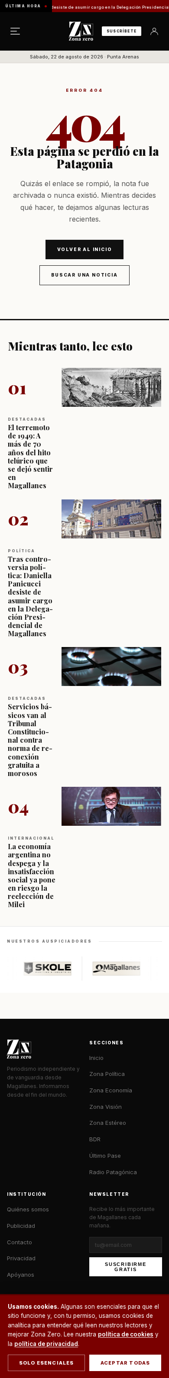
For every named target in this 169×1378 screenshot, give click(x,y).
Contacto (19, 1242)
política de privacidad (46, 1343)
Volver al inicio (84, 249)
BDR (95, 1139)
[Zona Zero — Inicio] (81, 31)
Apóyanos (20, 1274)
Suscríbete (121, 31)
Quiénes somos (28, 1209)
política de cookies (125, 1334)
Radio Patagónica (113, 1172)
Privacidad (21, 1258)
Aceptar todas (125, 1363)
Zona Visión (105, 1106)
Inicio (96, 1057)
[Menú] (15, 31)
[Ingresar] (154, 31)
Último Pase (105, 1155)
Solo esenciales (46, 1363)
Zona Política (107, 1073)
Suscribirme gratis (125, 1267)
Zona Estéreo (107, 1122)
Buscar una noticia (84, 274)
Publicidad (21, 1225)
